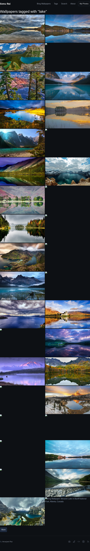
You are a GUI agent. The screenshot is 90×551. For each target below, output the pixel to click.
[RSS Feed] (88, 541)
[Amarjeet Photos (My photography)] (69, 541)
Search (64, 4)
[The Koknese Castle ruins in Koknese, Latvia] (67, 454)
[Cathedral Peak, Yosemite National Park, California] (67, 400)
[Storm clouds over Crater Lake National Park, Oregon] (22, 314)
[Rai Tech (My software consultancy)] (79, 541)
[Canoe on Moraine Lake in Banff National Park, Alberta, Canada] (22, 143)
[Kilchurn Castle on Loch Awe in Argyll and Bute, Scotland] (67, 314)
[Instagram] (83, 541)
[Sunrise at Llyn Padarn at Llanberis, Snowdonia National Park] (22, 398)
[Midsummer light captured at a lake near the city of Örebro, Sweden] (67, 255)
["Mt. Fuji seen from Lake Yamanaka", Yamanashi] (67, 284)
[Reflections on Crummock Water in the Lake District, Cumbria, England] (67, 483)
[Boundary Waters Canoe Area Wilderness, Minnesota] (22, 481)
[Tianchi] (67, 171)
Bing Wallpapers (44, 4)
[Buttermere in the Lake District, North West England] (22, 200)
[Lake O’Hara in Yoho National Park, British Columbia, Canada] (22, 57)
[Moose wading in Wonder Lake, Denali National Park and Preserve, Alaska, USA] (22, 371)
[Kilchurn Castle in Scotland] (67, 343)
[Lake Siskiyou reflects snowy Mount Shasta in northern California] (67, 29)
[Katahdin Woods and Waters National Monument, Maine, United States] (22, 427)
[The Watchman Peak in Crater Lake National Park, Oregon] (22, 86)
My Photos (84, 4)
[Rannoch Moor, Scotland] (22, 114)
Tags (56, 4)
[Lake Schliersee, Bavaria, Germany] (22, 29)
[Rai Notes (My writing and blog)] (74, 541)
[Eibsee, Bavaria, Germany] (22, 228)
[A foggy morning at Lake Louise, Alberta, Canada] (67, 86)
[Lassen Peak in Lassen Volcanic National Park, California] (67, 141)
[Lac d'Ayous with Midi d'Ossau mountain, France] (67, 198)
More (3, 530)
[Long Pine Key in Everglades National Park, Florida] (67, 114)
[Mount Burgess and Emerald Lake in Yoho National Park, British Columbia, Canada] (67, 227)
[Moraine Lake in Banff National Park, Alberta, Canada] (67, 510)
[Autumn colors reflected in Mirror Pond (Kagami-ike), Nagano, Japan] (67, 371)
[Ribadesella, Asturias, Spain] (67, 427)
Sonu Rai (5, 3)
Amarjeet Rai (7, 542)
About (72, 4)
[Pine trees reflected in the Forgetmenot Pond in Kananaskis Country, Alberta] (22, 341)
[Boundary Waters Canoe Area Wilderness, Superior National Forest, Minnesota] (22, 452)
